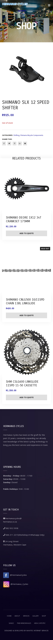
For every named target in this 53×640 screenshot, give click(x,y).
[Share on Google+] (20, 143)
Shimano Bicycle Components (31, 135)
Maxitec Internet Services (37, 631)
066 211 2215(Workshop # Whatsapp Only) (24, 535)
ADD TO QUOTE (27, 315)
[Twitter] (9, 143)
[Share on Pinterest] (14, 143)
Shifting (16, 135)
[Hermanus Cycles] (15, 7)
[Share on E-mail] (25, 143)
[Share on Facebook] (4, 143)
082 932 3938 (11, 528)
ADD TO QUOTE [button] (27, 233)
